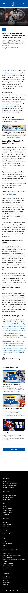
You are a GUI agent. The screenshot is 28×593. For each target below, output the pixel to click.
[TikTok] (17, 590)
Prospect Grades (7, 534)
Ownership (5, 584)
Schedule (5, 545)
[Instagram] (7, 590)
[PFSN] (14, 3)
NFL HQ (4, 506)
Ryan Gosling (16, 359)
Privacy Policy (6, 582)
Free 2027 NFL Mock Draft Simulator (13, 408)
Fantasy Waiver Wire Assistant (10, 559)
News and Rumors (7, 508)
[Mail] (10, 590)
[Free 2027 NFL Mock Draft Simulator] (14, 400)
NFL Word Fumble (7, 499)
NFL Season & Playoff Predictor (10, 483)
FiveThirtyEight (14, 247)
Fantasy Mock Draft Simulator (10, 555)
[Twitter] (21, 590)
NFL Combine (6, 526)
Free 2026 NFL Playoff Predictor (11, 384)
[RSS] (14, 590)
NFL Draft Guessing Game (9, 497)
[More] (5, 461)
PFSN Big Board (6, 530)
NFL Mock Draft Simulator (9, 481)
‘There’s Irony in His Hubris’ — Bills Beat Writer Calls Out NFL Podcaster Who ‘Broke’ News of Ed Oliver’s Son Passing (14, 322)
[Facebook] (3, 590)
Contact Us (5, 580)
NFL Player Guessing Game (9, 495)
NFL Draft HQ (6, 433)
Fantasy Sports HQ (7, 553)
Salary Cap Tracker (7, 512)
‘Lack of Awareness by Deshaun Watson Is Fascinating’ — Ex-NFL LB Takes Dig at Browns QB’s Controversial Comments (14, 328)
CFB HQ (4, 541)
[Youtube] (25, 590)
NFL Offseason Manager (8, 487)
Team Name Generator (8, 569)
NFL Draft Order (7, 528)
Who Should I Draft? (7, 567)
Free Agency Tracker (7, 510)
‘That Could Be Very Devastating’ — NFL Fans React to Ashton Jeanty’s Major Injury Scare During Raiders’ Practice (14, 343)
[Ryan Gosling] (4, 358)
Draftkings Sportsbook (10, 273)
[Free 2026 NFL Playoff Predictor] (14, 376)
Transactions (6, 514)
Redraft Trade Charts (8, 565)
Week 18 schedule (7, 106)
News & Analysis (7, 524)
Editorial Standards (7, 576)
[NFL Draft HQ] (14, 425)
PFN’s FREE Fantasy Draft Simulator (13, 135)
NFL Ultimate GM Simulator (9, 485)
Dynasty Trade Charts (8, 563)
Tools (4, 381)
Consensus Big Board (8, 532)
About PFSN (5, 578)
